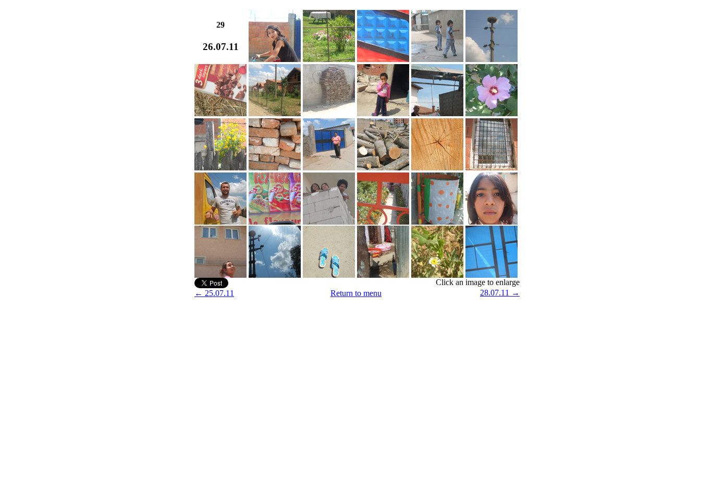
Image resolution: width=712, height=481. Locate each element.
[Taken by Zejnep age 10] (275, 59)
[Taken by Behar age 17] (491, 113)
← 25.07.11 (214, 293)
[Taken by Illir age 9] (437, 59)
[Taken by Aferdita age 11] (329, 59)
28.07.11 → (500, 292)
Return (342, 293)
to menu (368, 293)
